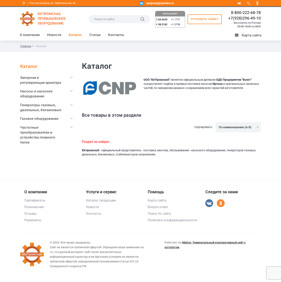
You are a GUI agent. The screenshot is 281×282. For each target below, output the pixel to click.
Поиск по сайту (159, 214)
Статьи (95, 35)
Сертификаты (34, 200)
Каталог (75, 35)
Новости (54, 35)
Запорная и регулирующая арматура (40, 80)
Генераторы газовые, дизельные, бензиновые (40, 107)
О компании (30, 35)
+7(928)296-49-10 (244, 18)
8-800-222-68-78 (246, 12)
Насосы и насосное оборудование (36, 93)
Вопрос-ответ (158, 207)
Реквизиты (32, 220)
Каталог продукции (101, 200)
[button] (238, 127)
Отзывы (30, 214)
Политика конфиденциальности (172, 220)
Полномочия (34, 207)
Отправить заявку (205, 19)
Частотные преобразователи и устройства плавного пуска (37, 134)
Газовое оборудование (39, 119)
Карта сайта (249, 36)
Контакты (116, 35)
